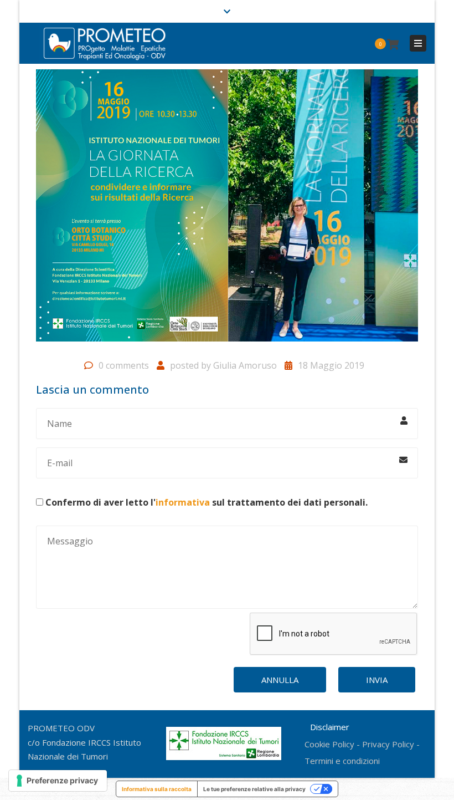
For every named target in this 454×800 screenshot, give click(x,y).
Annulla (279, 679)
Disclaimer (327, 726)
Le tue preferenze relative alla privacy (254, 789)
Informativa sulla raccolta (157, 789)
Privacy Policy (388, 744)
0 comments (124, 365)
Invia (377, 679)
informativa (183, 502)
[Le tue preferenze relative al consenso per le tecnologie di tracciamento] (58, 780)
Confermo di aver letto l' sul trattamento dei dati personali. (206, 502)
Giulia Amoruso (245, 365)
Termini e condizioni (342, 760)
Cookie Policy (329, 744)
